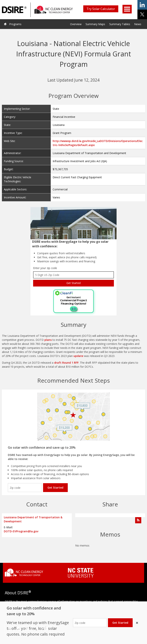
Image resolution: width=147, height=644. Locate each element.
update (79, 356)
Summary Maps (95, 24)
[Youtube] (46, 628)
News (137, 24)
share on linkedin (142, 5)
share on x (142, 14)
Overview (76, 24)
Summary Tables (119, 24)
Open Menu (127, 9)
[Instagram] (18, 628)
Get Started (55, 487)
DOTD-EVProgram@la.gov (21, 531)
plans (48, 340)
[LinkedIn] (27, 628)
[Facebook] (9, 628)
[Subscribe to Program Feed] (138, 520)
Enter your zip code (45, 268)
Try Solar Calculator (101, 9)
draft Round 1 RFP (66, 362)
